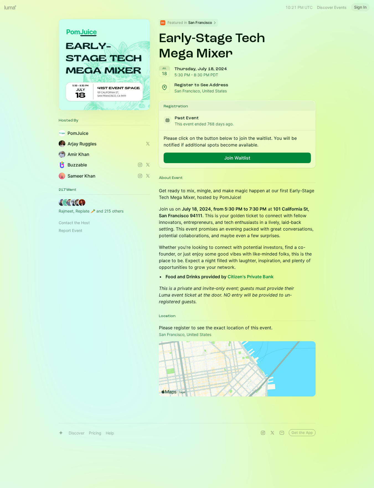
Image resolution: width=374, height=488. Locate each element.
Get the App (302, 432)
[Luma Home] (10, 7)
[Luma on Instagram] (263, 433)
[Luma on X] (272, 433)
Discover (76, 433)
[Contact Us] (282, 433)
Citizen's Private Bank (251, 276)
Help (110, 433)
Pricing (95, 433)
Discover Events (332, 7)
